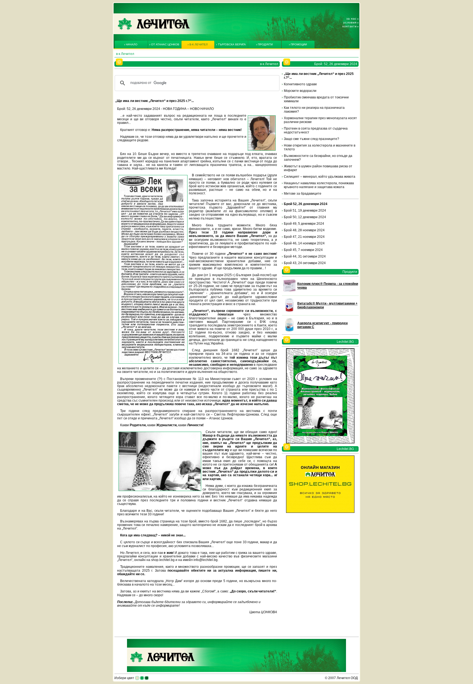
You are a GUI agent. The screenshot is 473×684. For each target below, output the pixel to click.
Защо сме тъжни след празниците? (311, 139)
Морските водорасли (300, 91)
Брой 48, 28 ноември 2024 (304, 230)
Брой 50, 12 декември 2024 (305, 217)
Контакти (349, 26)
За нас (351, 18)
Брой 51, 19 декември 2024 (305, 210)
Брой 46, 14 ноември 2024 (304, 243)
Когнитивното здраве (300, 84)
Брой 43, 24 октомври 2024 (305, 263)
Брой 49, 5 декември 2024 (304, 224)
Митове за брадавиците (302, 193)
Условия (350, 22)
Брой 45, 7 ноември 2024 (303, 250)
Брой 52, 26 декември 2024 (305, 204)
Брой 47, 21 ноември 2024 (304, 237)
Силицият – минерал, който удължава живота (319, 177)
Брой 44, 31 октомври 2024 (305, 256)
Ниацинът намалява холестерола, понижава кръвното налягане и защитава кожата (319, 185)
